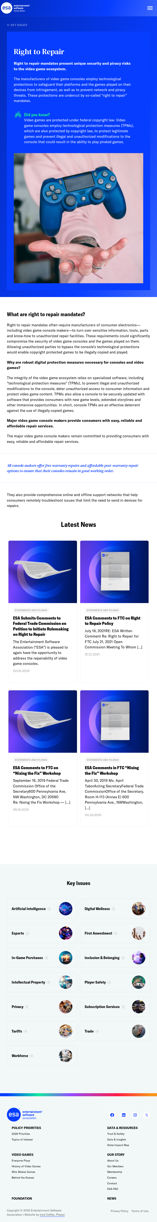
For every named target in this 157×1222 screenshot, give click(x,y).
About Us (113, 1160)
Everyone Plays (21, 1160)
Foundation (22, 1198)
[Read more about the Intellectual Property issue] (42, 982)
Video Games (22, 1155)
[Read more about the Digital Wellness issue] (115, 908)
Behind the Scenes (23, 1177)
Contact (112, 1183)
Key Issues (19, 25)
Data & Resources (122, 1128)
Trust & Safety (115, 1133)
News (111, 1198)
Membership (114, 1172)
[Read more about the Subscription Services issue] (115, 1006)
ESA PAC (112, 1189)
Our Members (115, 1166)
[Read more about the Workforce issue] (42, 1055)
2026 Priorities (21, 1133)
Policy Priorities (26, 1128)
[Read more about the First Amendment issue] (115, 933)
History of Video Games (26, 1166)
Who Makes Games (23, 1172)
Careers (112, 1177)
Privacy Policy (119, 1211)
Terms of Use (140, 1211)
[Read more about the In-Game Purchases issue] (42, 957)
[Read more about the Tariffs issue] (42, 1031)
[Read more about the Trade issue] (115, 1031)
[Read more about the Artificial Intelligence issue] (42, 908)
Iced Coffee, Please (52, 1214)
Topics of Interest (22, 1139)
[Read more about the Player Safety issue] (115, 982)
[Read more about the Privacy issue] (42, 1006)
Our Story (116, 1155)
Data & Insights (116, 1139)
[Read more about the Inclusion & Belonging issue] (115, 957)
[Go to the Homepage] (15, 8)
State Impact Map (118, 1145)
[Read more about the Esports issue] (42, 933)
